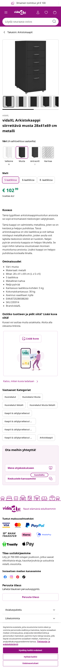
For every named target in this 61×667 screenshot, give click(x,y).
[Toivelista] (46, 12)
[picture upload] (30, 359)
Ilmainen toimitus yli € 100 (31, 3)
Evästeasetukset (31, 663)
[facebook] (5, 576)
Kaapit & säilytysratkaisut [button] (17, 413)
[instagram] (11, 576)
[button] (9, 156)
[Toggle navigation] (5, 12)
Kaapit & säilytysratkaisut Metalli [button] (20, 429)
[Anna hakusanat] (54, 21)
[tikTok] (23, 576)
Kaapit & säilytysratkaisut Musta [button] (20, 421)
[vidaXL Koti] (20, 12)
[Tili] (38, 12)
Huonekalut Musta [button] (31, 397)
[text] (10, 191)
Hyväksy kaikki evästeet (30, 650)
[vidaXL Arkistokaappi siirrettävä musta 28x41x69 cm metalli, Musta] (30, 67)
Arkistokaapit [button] (46, 437)
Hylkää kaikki (30, 656)
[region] (30, 645)
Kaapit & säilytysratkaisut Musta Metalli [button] (20, 437)
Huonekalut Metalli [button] (14, 405)
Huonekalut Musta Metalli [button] (42, 405)
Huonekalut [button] (10, 397)
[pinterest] (17, 576)
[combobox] (30, 21)
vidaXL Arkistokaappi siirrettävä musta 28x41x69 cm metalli (29, 125)
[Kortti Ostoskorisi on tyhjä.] (55, 12)
